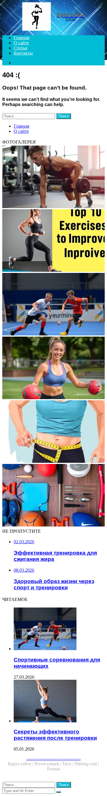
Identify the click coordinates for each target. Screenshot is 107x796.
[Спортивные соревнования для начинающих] (53, 305)
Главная (21, 37)
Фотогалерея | (48, 763)
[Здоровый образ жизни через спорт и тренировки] (53, 368)
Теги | (68, 763)
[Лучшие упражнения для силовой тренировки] (53, 177)
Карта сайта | (21, 763)
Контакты (23, 53)
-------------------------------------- (54, 758)
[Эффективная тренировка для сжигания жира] (53, 432)
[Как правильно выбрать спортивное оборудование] (53, 496)
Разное (53, 768)
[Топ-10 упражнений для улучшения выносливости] (53, 241)
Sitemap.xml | (86, 763)
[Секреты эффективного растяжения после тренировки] (59, 702)
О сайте (21, 42)
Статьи (20, 47)
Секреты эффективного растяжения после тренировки (55, 735)
